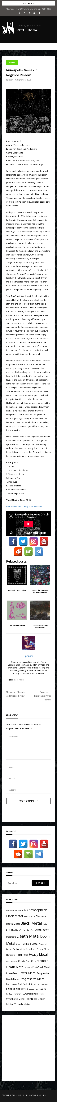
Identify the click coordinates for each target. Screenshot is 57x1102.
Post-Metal (12, 973)
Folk (23, 943)
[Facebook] (13, 541)
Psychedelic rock (30, 984)
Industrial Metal (12, 961)
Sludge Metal (21, 988)
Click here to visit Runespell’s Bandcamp (24, 506)
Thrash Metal (22, 1004)
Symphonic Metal (15, 998)
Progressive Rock (14, 984)
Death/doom (41, 929)
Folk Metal (32, 943)
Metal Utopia (27, 30)
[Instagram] (33, 541)
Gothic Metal (19, 949)
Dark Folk (30, 930)
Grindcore (31, 949)
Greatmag (32, 1095)
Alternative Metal (12, 910)
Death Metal (28, 936)
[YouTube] (43, 541)
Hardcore (10, 955)
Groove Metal (43, 949)
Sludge (10, 988)
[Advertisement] (28, 1047)
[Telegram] (38, 551)
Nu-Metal (28, 967)
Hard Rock (22, 954)
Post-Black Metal (41, 967)
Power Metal (27, 973)
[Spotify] (28, 551)
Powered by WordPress (11, 1095)
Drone (18, 944)
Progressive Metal (33, 979)
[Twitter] (23, 541)
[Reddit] (18, 551)
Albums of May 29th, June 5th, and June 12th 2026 (28, 9)
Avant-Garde (29, 916)
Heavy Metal (38, 954)
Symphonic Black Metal (33, 993)
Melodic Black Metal (27, 961)
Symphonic (18, 994)
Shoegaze (44, 984)
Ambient (23, 910)
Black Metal (19, 679)
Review (12, 62)
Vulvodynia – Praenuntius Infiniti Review (42, 696)
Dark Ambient (21, 930)
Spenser (9, 80)
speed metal (34, 989)
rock (38, 984)
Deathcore (11, 937)
